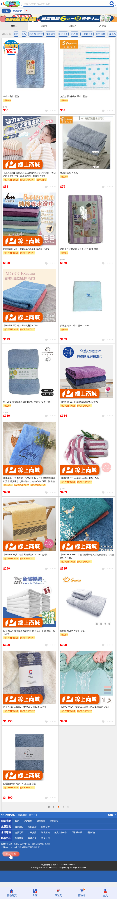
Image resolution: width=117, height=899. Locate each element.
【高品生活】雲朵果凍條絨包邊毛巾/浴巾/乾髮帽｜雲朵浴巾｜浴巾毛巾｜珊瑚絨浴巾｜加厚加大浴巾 (29, 174)
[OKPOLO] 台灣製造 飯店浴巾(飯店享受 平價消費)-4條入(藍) (29, 632)
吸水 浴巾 (63, 34)
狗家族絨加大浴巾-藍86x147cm (75, 325)
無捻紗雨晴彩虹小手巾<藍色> (74, 96)
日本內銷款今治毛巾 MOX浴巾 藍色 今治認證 (24, 707)
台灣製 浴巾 (87, 34)
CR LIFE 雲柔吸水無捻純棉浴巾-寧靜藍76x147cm (27, 401)
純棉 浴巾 (50, 34)
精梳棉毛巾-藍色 (11, 96)
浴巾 (16, 34)
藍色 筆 (74, 34)
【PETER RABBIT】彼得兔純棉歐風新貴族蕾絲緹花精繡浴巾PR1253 (87, 556)
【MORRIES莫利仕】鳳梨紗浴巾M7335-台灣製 (25, 554)
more (110, 815)
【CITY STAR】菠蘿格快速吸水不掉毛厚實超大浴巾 (85, 707)
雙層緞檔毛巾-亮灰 (69, 172)
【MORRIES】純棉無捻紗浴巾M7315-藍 (79, 478)
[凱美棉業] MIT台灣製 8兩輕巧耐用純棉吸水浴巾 (26, 248)
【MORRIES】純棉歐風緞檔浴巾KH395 (79, 401)
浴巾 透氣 (100, 34)
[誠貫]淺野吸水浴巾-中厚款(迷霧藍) (20, 783)
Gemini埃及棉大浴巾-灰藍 (72, 630)
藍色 (24, 34)
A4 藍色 (112, 34)
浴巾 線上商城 (36, 34)
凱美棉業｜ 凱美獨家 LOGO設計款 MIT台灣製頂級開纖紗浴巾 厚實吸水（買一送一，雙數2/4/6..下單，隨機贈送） (29, 480)
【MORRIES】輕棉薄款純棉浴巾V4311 (22, 325)
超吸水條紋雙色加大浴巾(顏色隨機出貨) (79, 248)
